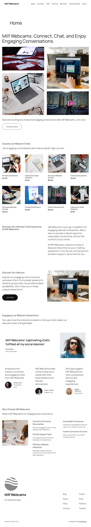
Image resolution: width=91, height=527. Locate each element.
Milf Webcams (12, 3)
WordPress (82, 521)
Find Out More (12, 126)
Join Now (10, 297)
